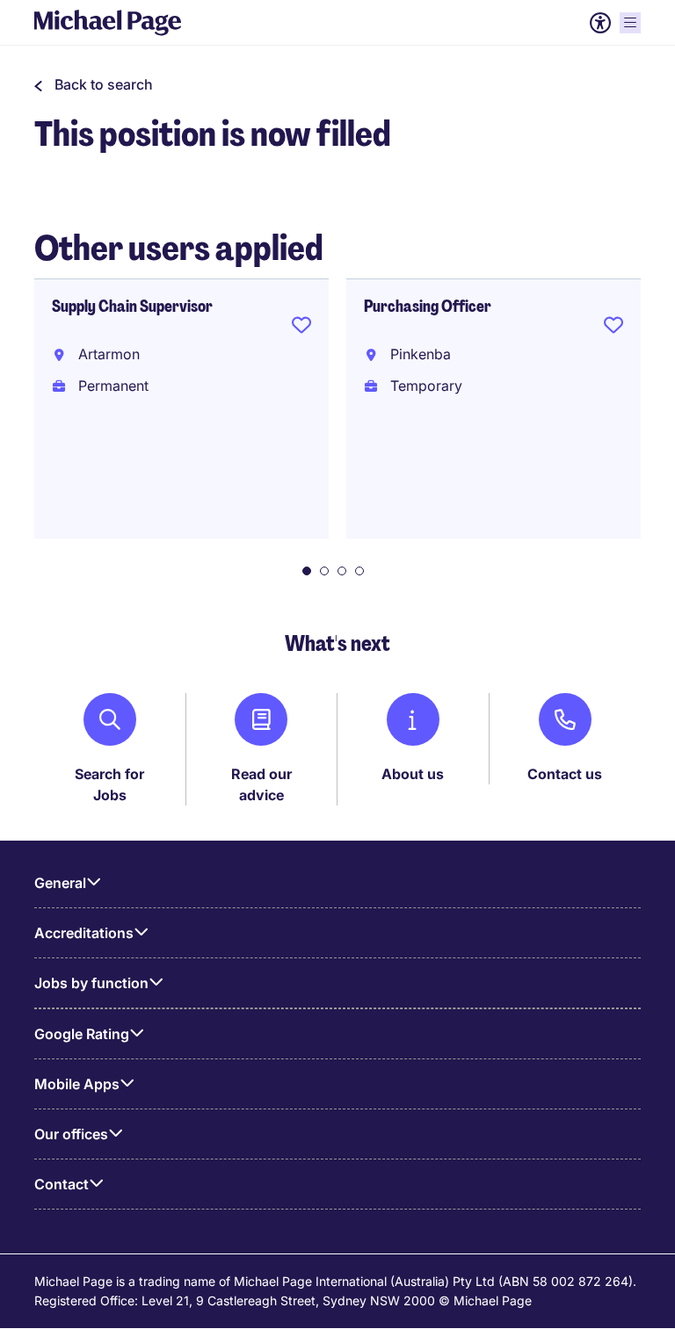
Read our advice (261, 784)
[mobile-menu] (630, 22)
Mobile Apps (77, 1084)
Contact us (564, 774)
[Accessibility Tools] (600, 22)
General (60, 883)
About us (412, 774)
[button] (93, 84)
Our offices (71, 1134)
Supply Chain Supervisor (132, 306)
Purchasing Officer (427, 306)
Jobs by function (91, 983)
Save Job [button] (301, 328)
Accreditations (84, 933)
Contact (61, 1184)
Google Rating (81, 1034)
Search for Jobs (109, 784)
